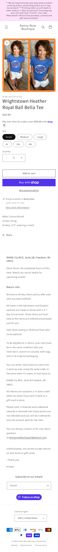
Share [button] (9, 234)
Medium (24, 136)
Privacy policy (41, 545)
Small (9, 136)
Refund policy (26, 545)
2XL (18, 144)
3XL (30, 144)
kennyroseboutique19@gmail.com (27, 437)
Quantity (6, 151)
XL (7, 144)
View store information (17, 207)
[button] (6, 27)
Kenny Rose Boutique (27, 541)
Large (40, 136)
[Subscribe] (47, 485)
